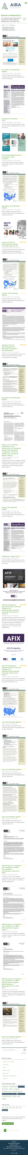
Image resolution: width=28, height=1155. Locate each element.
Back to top (13, 1153)
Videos (18, 1096)
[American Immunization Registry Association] (11, 5)
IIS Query (11, 1089)
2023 (13, 1107)
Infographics (17, 1089)
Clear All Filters (25, 19)
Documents (20, 1086)
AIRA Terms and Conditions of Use (14, 1146)
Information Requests (6, 1091)
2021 (20, 1107)
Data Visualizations (13, 1086)
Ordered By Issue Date (8, 29)
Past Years (4, 1110)
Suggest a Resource (8, 1123)
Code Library (5, 1086)
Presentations (21, 1094)
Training (14, 1096)
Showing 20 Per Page (8, 27)
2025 (7, 1107)
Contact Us (14, 1141)
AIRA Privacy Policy (14, 1145)
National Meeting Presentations (8, 1094)
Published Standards (6, 1096)
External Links (5, 1089)
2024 (10, 1107)
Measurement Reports (17, 1091)
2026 (3, 1107)
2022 (17, 1107)
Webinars (4, 1098)
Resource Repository (11, 15)
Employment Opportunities (14, 1143)
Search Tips (23, 1053)
